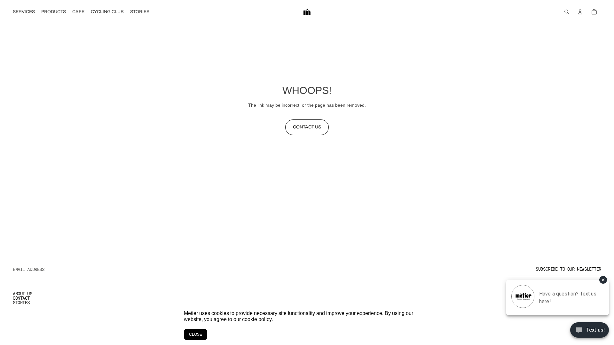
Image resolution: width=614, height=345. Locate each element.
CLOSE (195, 334)
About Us (22, 293)
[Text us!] (589, 331)
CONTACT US (307, 127)
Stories (21, 302)
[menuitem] (24, 12)
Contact (21, 298)
